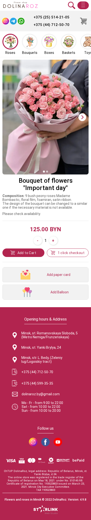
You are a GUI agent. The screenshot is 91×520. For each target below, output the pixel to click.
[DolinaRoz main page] (20, 5)
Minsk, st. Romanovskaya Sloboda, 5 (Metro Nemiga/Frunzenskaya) (49, 335)
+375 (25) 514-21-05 (51, 17)
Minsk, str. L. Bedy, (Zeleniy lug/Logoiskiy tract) (41, 359)
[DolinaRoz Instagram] (33, 442)
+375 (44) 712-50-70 (51, 25)
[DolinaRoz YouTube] (58, 442)
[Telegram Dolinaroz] (13, 21)
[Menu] (83, 5)
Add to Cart (26, 253)
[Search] (71, 5)
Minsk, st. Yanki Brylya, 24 (41, 347)
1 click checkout (71, 253)
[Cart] (83, 21)
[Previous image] (9, 117)
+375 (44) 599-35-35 (37, 383)
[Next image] (82, 117)
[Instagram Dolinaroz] (5, 21)
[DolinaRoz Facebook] (45, 442)
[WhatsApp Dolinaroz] (21, 21)
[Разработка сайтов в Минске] (45, 510)
